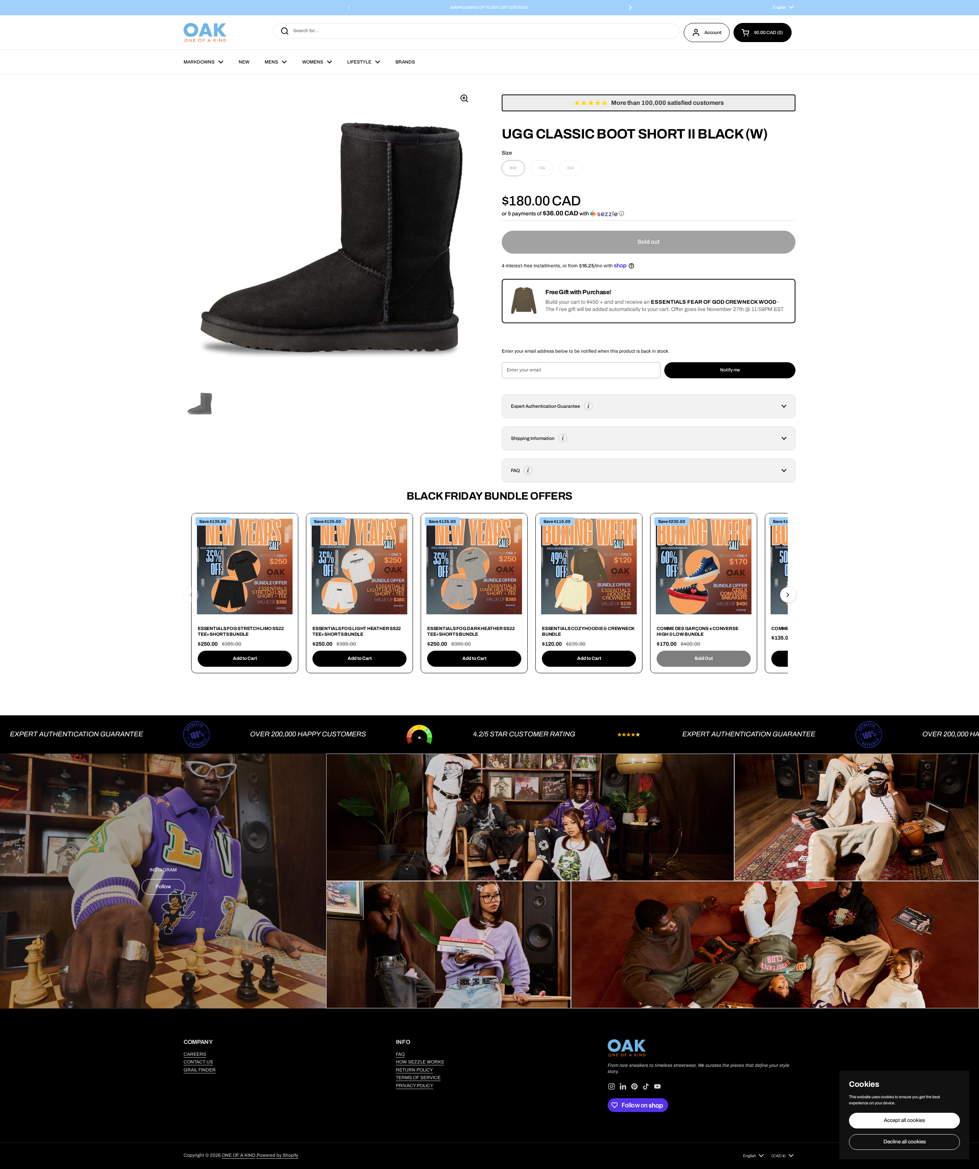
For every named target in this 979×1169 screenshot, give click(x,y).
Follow (163, 886)
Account (713, 32)
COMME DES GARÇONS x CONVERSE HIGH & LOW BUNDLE (697, 631)
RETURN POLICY (414, 1070)
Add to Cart (245, 658)
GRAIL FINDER (200, 1070)
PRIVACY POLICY (414, 1085)
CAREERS (195, 1054)
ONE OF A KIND (238, 1155)
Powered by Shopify (277, 1155)
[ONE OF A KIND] (205, 32)
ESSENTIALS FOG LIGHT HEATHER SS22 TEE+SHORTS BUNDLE (356, 631)
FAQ (400, 1054)
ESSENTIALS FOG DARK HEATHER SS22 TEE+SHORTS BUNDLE (470, 631)
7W (541, 168)
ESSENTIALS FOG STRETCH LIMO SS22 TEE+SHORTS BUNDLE (240, 631)
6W (513, 168)
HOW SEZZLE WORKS (420, 1062)
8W (570, 168)
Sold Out (703, 658)
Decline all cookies (904, 1142)
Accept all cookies (904, 1120)
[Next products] (787, 594)
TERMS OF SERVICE (418, 1077)
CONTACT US (198, 1062)
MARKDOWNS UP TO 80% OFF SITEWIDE (489, 8)
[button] (762, 32)
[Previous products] (191, 594)
